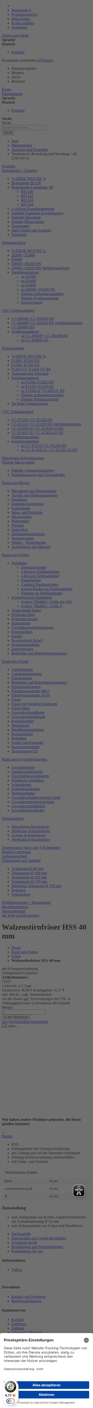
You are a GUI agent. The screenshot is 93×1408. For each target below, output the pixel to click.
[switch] (10, 1401)
